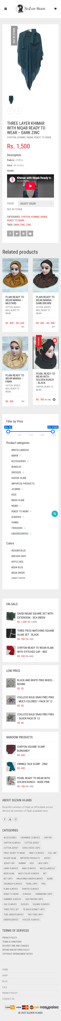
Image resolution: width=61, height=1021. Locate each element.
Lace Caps (43, 863)
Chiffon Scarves (12, 843)
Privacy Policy (9, 937)
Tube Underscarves (14, 914)
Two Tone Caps (35, 914)
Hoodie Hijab (18, 478)
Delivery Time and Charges (15, 946)
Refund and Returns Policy (15, 950)
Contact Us (8, 999)
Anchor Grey (18, 556)
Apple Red (17, 561)
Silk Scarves (10, 904)
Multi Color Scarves (28, 873)
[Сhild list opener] (20, 456)
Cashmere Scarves (30, 837)
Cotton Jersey (12, 307)
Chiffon (11, 137)
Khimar (21, 137)
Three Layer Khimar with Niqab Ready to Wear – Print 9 (27, 1)
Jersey (47, 858)
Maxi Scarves (29, 868)
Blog (5, 981)
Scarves (16, 517)
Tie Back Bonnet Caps (34, 909)
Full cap (52, 853)
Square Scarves (41, 904)
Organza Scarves (13, 884)
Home (5, 969)
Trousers (17, 528)
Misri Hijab (17, 500)
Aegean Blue (18, 550)
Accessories (18, 461)
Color (10, 203)
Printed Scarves (30, 889)
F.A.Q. (4, 987)
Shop (5, 975)
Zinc (28, 224)
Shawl (15, 522)
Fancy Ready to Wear (14, 853)
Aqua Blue (17, 567)
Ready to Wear (42, 137)
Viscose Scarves (31, 919)
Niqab (30, 137)
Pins (43, 884)
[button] (54, 400)
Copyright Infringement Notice (17, 954)
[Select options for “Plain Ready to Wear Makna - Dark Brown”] (54, 327)
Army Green (18, 578)
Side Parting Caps (34, 899)
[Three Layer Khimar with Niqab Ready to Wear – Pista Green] (10, 111)
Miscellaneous (20, 450)
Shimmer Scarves (12, 899)
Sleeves (25, 904)
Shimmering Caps (43, 894)
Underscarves (19, 533)
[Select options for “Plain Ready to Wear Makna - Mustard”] (23, 327)
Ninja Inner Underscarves (30, 878)
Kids (7, 310)
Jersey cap (9, 863)
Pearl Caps (32, 884)
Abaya (14, 455)
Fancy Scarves (36, 853)
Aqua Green (18, 572)
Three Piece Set (11, 909)
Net (45, 873)
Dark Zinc (19, 224)
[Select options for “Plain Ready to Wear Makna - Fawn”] (23, 401)
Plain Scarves (11, 889)
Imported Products (23, 483)
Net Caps (8, 878)
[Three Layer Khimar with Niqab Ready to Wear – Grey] (18, 111)
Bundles (16, 466)
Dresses (16, 472)
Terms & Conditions (12, 942)
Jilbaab (15, 489)
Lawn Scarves (11, 868)
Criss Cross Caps (31, 848)
